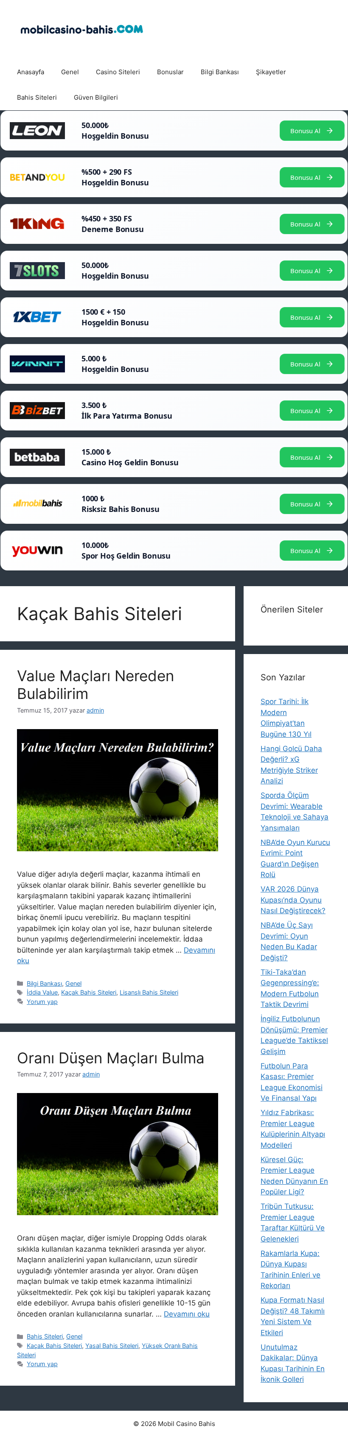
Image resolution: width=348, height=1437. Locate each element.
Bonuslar (170, 72)
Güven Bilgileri (96, 97)
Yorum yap (42, 1001)
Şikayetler (271, 72)
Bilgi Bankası (220, 72)
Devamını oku (187, 1314)
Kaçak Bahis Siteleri (88, 992)
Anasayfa (30, 72)
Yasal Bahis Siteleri (111, 1345)
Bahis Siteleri (37, 97)
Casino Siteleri (118, 72)
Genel (70, 72)
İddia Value (42, 992)
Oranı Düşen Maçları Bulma (111, 1058)
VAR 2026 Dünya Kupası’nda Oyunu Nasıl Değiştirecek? (293, 900)
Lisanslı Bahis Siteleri (149, 992)
